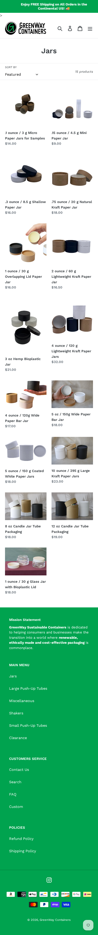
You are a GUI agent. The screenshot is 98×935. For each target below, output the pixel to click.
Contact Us (19, 769)
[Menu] (90, 28)
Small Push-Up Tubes (28, 725)
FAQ (12, 794)
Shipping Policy (22, 851)
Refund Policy (21, 838)
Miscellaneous (21, 701)
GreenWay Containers (55, 920)
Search (15, 782)
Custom (16, 806)
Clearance (18, 738)
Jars (13, 676)
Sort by (11, 67)
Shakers (16, 713)
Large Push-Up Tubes (28, 688)
